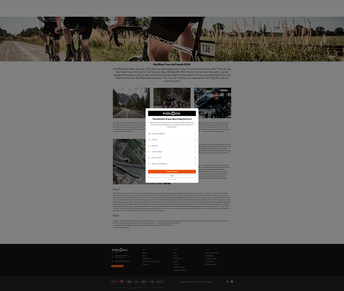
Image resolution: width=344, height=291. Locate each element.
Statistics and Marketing (159, 164)
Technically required (158, 134)
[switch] (149, 140)
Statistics (154, 140)
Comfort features (157, 152)
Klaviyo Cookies (157, 158)
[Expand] (195, 133)
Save (172, 176)
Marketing (155, 146)
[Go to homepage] (172, 113)
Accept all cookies (172, 171)
